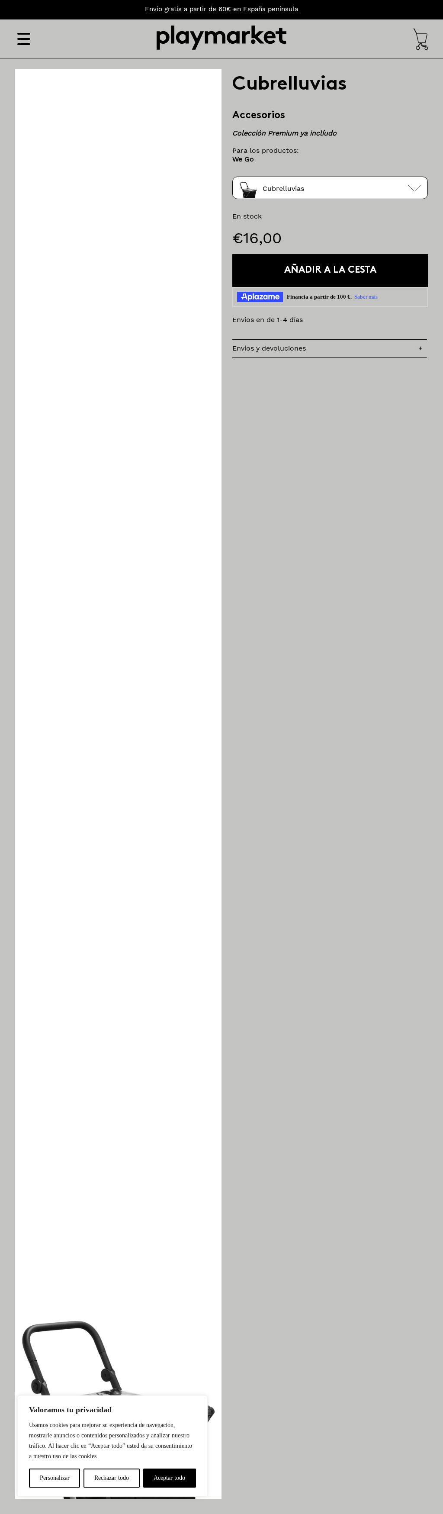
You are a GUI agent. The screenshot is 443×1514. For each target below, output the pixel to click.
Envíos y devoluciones (269, 348)
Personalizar (55, 1478)
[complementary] (112, 1446)
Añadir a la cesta (330, 270)
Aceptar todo (169, 1478)
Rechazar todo (111, 1478)
